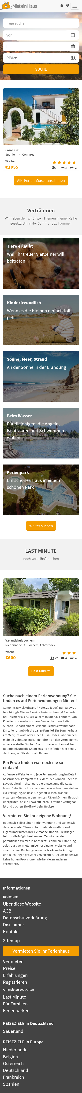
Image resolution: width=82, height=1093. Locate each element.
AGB (7, 911)
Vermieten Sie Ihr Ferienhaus (41, 951)
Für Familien (15, 1004)
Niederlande (15, 1049)
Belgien (10, 1057)
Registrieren (15, 982)
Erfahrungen (15, 975)
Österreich (13, 1063)
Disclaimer (13, 924)
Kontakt (11, 931)
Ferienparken (16, 1010)
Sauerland (13, 1031)
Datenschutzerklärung (25, 918)
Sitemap (11, 940)
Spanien (11, 1084)
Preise (9, 968)
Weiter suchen (41, 525)
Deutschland (15, 1070)
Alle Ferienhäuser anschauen (41, 180)
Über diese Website (22, 904)
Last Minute (41, 670)
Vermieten (13, 961)
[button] (61, 5)
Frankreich (13, 1077)
